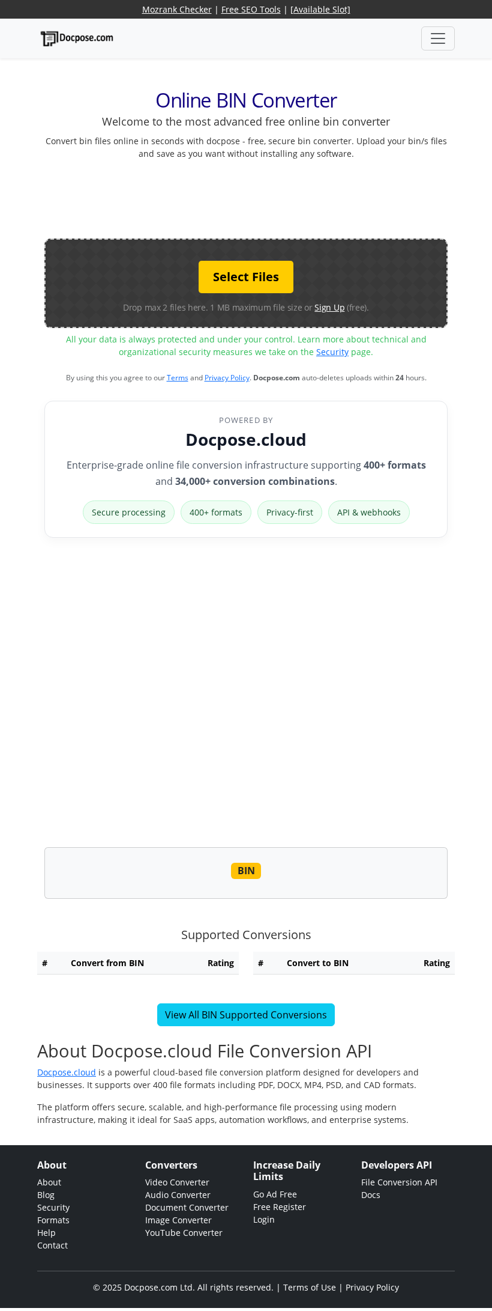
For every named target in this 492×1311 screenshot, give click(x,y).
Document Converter (187, 1207)
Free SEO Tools (251, 9)
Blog (46, 1194)
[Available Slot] (320, 9)
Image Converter (178, 1220)
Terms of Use (309, 1287)
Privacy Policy (227, 378)
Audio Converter (178, 1194)
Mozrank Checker (177, 9)
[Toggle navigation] (438, 38)
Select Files (246, 277)
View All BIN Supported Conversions (246, 1014)
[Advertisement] (262, 196)
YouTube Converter (184, 1232)
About (49, 1182)
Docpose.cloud (246, 439)
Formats (53, 1220)
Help (46, 1232)
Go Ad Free (275, 1194)
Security (332, 351)
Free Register (279, 1206)
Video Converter (177, 1182)
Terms (177, 378)
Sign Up (329, 307)
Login (264, 1219)
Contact (52, 1245)
